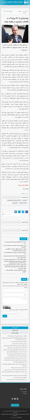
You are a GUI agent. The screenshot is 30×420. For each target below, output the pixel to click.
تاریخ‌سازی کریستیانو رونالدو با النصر (20, 377)
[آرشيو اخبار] (17, 399)
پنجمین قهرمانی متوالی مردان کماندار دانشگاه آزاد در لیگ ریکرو (15, 345)
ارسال (5, 316)
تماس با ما (24, 392)
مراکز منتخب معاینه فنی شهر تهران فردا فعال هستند (17, 356)
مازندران (24, 13)
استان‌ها (19, 11)
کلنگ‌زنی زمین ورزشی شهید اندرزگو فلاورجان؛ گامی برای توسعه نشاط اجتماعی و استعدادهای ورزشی (15, 262)
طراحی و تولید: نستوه (14, 417)
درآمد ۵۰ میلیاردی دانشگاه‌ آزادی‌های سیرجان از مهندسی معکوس (15, 350)
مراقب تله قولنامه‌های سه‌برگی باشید (20, 362)
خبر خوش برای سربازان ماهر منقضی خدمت (19, 341)
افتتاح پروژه (15, 203)
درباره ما (25, 393)
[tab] (15, 327)
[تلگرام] (15, 399)
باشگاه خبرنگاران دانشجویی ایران (14, 200)
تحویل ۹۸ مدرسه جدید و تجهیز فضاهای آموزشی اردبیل (17, 352)
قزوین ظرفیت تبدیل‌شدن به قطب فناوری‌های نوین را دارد (15, 265)
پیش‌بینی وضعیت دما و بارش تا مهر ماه (19, 343)
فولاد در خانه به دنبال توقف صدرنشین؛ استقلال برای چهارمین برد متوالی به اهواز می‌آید (16, 249)
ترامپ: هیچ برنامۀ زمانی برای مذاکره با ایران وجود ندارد (17, 379)
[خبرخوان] (13, 399)
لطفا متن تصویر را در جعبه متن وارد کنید (18, 309)
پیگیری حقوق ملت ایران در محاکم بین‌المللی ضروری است (14, 259)
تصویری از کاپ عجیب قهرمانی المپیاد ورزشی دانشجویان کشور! (15, 360)
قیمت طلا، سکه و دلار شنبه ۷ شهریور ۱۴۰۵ (19, 367)
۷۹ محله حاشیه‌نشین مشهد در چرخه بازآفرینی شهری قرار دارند (15, 358)
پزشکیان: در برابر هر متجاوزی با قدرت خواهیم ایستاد (17, 336)
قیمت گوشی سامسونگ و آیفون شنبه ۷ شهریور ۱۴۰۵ (17, 347)
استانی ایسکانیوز (23, 203)
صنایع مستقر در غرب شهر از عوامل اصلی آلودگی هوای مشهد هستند (14, 375)
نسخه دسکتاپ (15, 405)
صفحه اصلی (25, 11)
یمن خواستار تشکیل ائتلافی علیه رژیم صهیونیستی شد (17, 354)
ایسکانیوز (13, 55)
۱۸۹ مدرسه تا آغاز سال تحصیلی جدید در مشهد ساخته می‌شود (15, 370)
